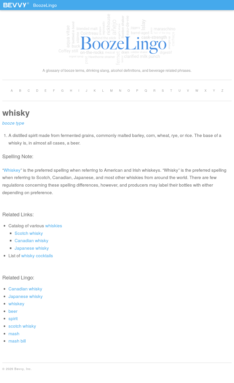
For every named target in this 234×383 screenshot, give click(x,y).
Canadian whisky (31, 240)
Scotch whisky (29, 233)
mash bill (17, 340)
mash (13, 333)
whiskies (53, 225)
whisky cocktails (37, 255)
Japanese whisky (32, 248)
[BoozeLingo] (117, 39)
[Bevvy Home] (14, 3)
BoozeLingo (45, 5)
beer (12, 311)
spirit (13, 318)
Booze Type (13, 123)
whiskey (16, 303)
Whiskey (12, 170)
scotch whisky (22, 326)
